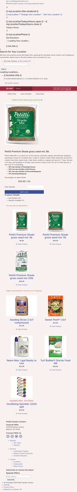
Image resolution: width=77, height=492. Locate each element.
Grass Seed (40, 94)
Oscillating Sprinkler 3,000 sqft (21, 405)
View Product (22, 244)
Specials (13, 440)
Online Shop (12, 94)
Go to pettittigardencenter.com (17, 1)
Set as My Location (12, 83)
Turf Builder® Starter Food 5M (55, 362)
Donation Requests (20, 456)
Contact (13, 459)
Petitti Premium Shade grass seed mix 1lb (21, 236)
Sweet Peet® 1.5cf (55, 319)
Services (13, 449)
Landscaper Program (21, 451)
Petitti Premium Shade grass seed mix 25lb (21, 277)
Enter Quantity (10, 187)
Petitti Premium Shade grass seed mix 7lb (55, 236)
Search (3, 69)
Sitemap (7, 485)
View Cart (68, 89)
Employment (18, 464)
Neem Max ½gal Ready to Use (21, 362)
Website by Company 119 (13, 489)
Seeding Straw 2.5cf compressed (21, 321)
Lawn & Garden (26, 94)
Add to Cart (24, 192)
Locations (17, 462)
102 (23, 200)
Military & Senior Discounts (23, 453)
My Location (24, 61)
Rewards (17, 445)
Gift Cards (17, 443)
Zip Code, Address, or (16, 61)
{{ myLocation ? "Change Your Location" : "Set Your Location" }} (34, 14)
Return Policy (18, 466)
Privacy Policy (9, 487)
